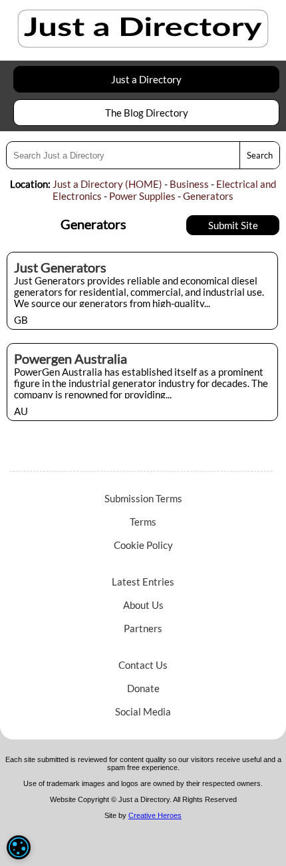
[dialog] (19, 847)
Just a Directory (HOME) (107, 184)
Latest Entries (143, 582)
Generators (208, 196)
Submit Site (233, 225)
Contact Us (143, 665)
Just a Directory (146, 79)
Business (189, 184)
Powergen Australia (70, 358)
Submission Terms (143, 498)
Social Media (143, 711)
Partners (143, 628)
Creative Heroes (155, 815)
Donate (143, 688)
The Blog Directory (146, 113)
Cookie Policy (143, 545)
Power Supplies (142, 196)
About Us (143, 605)
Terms (143, 522)
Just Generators (60, 267)
